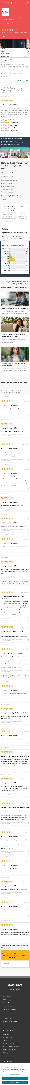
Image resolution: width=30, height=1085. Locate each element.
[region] (15, 1074)
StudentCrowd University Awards (13, 1003)
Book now (15, 147)
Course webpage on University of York (12, 80)
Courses (16, 17)
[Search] (25, 3)
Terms (5, 1040)
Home (3, 17)
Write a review (6, 963)
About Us (6, 1034)
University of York (9, 17)
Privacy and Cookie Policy (11, 1046)
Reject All (15, 1078)
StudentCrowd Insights (10, 1021)
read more (4, 76)
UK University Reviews (9, 1000)
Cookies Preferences (9, 1049)
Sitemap (5, 1053)
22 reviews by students (19, 30)
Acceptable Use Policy (9, 1043)
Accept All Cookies (14, 1082)
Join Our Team (7, 1037)
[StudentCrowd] (7, 3)
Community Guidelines (10, 1009)
